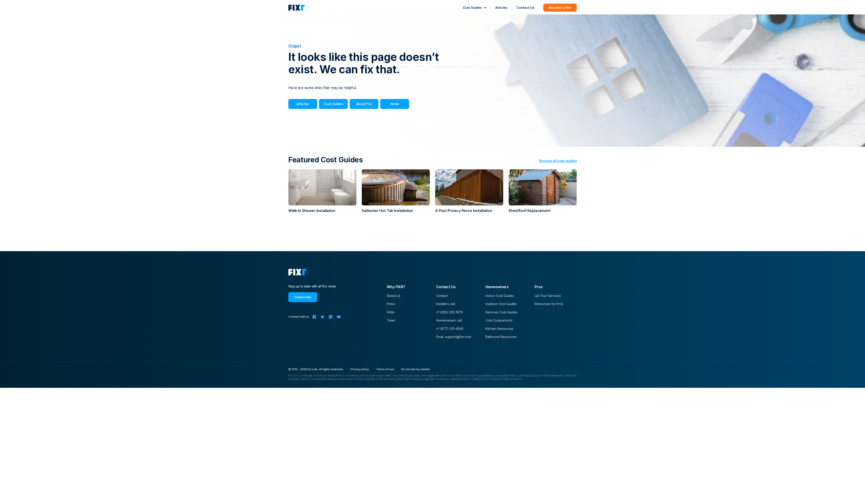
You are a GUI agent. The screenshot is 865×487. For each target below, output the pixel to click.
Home (394, 104)
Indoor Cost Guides (499, 296)
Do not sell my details (415, 369)
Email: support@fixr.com (453, 337)
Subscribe (303, 297)
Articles (501, 7)
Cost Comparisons (498, 320)
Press (391, 304)
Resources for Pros (549, 304)
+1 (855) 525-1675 (449, 312)
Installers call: (445, 304)
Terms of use (385, 369)
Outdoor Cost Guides (501, 304)
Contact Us (525, 7)
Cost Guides (333, 104)
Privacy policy (360, 369)
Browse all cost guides (558, 161)
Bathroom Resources (501, 337)
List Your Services (548, 296)
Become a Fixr (560, 7)
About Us (393, 296)
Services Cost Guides (501, 312)
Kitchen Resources (499, 329)
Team (391, 320)
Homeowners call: (449, 320)
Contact (442, 296)
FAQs (390, 312)
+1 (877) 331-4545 (449, 329)
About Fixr (364, 104)
